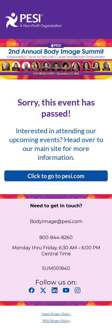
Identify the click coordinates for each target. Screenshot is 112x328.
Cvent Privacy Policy (56, 314)
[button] (33, 292)
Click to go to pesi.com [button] (56, 175)
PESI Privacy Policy (56, 321)
